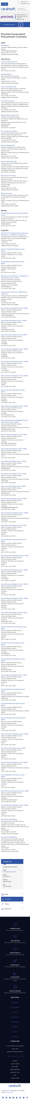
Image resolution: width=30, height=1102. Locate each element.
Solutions (15, 1007)
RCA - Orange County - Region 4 (9, 131)
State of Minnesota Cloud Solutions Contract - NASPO (15, 555)
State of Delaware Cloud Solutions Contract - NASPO (14, 406)
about (15, 1032)
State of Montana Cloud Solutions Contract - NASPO (14, 584)
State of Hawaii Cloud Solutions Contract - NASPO (14, 449)
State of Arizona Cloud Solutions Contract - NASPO (14, 335)
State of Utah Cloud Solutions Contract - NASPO (13, 748)
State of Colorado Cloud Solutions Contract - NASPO (14, 375)
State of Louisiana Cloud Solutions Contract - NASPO (14, 513)
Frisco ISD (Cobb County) (7, 101)
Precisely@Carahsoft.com (9, 872)
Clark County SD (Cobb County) (9, 62)
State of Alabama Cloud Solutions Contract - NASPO (14, 308)
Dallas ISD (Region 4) (6, 74)
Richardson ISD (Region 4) (7, 145)
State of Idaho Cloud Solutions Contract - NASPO (13, 461)
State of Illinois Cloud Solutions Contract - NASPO (14, 473)
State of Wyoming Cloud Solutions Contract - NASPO (14, 805)
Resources (15, 1017)
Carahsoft (8, 1090)
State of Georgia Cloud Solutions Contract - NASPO (14, 434)
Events (15, 1012)
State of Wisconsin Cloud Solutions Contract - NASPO (15, 791)
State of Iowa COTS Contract (8, 175)
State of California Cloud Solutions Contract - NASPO (14, 361)
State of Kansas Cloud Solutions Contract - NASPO (14, 498)
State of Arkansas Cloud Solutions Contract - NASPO (14, 349)
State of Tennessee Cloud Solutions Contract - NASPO (14, 734)
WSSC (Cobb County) (6, 193)
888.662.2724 (25, 3)
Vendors (15, 1002)
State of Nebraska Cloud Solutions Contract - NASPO (14, 598)
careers (15, 1036)
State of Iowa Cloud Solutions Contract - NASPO (13, 486)
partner (15, 1027)
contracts (15, 1022)
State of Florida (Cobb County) (8, 161)
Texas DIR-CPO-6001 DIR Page (9, 837)
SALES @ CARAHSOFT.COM (15, 1056)
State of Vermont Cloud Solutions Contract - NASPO (14, 762)
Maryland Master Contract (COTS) (9, 115)
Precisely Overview (9, 24)
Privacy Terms (9, 1092)
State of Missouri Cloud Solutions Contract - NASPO (14, 570)
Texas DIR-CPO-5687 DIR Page (9, 819)
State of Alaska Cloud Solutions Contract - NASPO (14, 320)
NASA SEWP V (5, 45)
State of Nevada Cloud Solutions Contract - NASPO (14, 612)
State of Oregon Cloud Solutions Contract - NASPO (14, 675)
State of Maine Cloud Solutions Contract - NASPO (14, 525)
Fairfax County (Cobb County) (8, 86)
